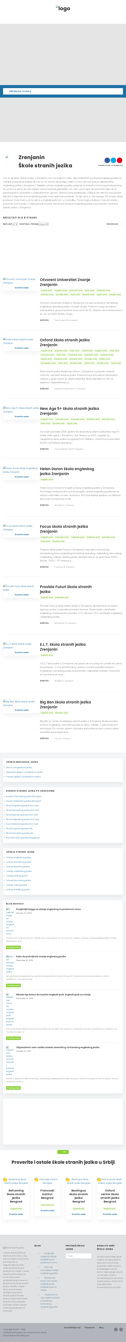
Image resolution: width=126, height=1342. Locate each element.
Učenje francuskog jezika (18, 880)
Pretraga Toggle (20, 91)
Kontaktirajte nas (72, 1327)
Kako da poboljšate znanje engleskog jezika (49, 1270)
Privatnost (90, 1327)
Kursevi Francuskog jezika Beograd (23, 796)
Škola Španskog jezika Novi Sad (22, 814)
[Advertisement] (63, 120)
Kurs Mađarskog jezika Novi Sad (22, 824)
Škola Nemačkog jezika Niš (19, 833)
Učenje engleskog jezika (18, 857)
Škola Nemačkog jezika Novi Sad (22, 810)
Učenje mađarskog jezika (19, 871)
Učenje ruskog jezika (16, 885)
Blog (101, 1327)
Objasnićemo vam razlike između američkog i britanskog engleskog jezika (50, 1300)
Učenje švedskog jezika (18, 889)
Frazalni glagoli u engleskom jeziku (23, 776)
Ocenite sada (22, 287)
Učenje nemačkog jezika (18, 862)
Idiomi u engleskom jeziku (19, 767)
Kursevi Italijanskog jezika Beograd (23, 801)
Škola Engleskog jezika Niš (19, 828)
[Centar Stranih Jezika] (63, 8)
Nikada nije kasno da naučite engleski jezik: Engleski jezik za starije (49, 1284)
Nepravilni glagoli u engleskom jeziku (24, 772)
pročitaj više (13, 947)
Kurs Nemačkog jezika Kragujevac (23, 837)
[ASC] (121, 224)
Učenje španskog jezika (18, 866)
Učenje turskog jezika (17, 875)
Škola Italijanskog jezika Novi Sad (22, 819)
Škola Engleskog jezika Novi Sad (22, 805)
